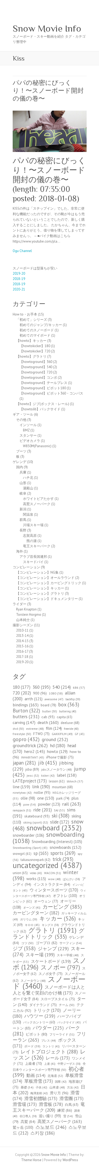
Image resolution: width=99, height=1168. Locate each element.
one (45, 798)
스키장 (42, 1133)
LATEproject (30, 781)
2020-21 (19, 289)
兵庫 (23, 472)
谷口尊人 (28, 1116)
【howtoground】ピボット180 (43, 388)
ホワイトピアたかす (38, 498)
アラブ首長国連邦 (33, 556)
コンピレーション (26, 567)
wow (54, 879)
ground (55, 739)
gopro (26, 739)
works (36, 878)
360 (41, 687)
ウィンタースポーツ (54, 890)
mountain (62, 787)
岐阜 (23, 493)
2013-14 (22, 635)
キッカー (57, 918)
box (68, 704)
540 (62, 687)
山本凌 (57, 1087)
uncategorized (47, 865)
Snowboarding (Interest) (57, 841)
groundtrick (30, 745)
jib (47, 762)
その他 (21, 419)
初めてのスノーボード (37, 330)
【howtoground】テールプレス (43, 383)
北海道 (55, 1076)
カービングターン (36, 913)
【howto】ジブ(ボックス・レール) (42, 404)
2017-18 (22, 656)
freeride (71, 729)
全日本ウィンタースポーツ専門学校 (49, 1067)
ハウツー (39, 1016)
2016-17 (22, 651)
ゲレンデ (19, 462)
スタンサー (28, 435)
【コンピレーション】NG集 (37, 572)
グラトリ (52, 930)
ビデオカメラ (30, 440)
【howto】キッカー (31, 340)
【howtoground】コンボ (38, 377)
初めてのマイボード (35, 335)
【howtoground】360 (36, 361)
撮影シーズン (23, 625)
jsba (32, 769)
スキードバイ (33, 562)
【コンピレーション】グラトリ (40, 593)
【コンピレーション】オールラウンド (45, 577)
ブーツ (21, 451)
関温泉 (28, 514)
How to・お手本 (25, 314)
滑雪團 (71, 1098)
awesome (54, 699)
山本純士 (23, 620)
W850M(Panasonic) (37, 446)
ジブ (24, 948)
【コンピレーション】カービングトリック (48, 583)
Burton (26, 710)
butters (26, 716)
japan (24, 763)
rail (71, 804)
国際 (61, 1081)
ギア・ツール (23, 414)
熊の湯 (31, 541)
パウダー (48, 1028)
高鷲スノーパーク (36, 504)
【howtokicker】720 (35, 351)
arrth (34, 698)
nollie (42, 792)
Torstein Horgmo (28, 614)
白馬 (71, 1104)
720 (22, 693)
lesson (57, 781)
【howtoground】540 (36, 367)
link (41, 787)
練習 (64, 1110)
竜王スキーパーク (36, 546)
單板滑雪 (38, 1081)
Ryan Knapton (26, 609)
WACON (52, 873)
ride (42, 810)
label (67, 775)
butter (49, 711)
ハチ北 (28, 477)
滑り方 (59, 1092)
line (21, 786)
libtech (75, 781)
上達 (49, 1064)
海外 (19, 551)
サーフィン (70, 943)
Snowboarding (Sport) (30, 848)
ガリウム (28, 919)
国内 (19, 467)
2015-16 (22, 646)
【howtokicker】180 (35, 346)
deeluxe (70, 723)
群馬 (23, 520)
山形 (23, 483)
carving (24, 722)
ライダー (19, 604)
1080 (56, 693)
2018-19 (19, 279)
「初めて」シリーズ (31, 319)
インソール (28, 425)
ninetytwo (22, 793)
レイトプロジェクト (49, 1051)
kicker (48, 775)
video (36, 873)
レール (58, 1058)
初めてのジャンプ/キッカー (41, 325)
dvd (18, 729)
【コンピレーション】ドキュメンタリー (47, 599)
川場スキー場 (33, 525)
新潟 (23, 509)
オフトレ (65, 895)
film (54, 728)
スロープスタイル (58, 999)
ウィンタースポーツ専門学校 (49, 893)
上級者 (33, 1063)
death (48, 722)
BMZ (26, 430)
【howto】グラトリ (31, 356)
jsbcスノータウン (56, 769)
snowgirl (22, 853)
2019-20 (19, 273)
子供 (41, 1087)
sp (41, 853)
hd (57, 745)
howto (57, 751)
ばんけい (71, 879)
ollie (28, 798)
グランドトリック (48, 933)
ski (60, 815)
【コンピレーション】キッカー (40, 588)
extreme (35, 729)
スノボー (60, 967)
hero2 (34, 751)
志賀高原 (30, 535)
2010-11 (22, 630)
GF (79, 734)
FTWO (41, 734)
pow (29, 804)
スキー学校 (68, 955)
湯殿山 (28, 488)
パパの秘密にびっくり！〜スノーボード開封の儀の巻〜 (48, 90)
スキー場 (40, 955)
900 (40, 693)
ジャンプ (53, 948)
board (48, 705)
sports (63, 853)
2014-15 (22, 641)
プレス (48, 1040)
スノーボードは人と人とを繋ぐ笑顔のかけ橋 (49, 990)
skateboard (37, 816)
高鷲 (28, 1121)
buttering (67, 711)
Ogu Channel (22, 251)
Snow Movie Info (47, 28)
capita (64, 717)
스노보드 (50, 1127)
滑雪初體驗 (40, 1098)
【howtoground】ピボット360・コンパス (51, 393)
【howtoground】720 (36, 372)
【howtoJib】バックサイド (40, 409)
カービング (62, 906)
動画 (35, 1075)
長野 (23, 530)
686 (79, 687)
